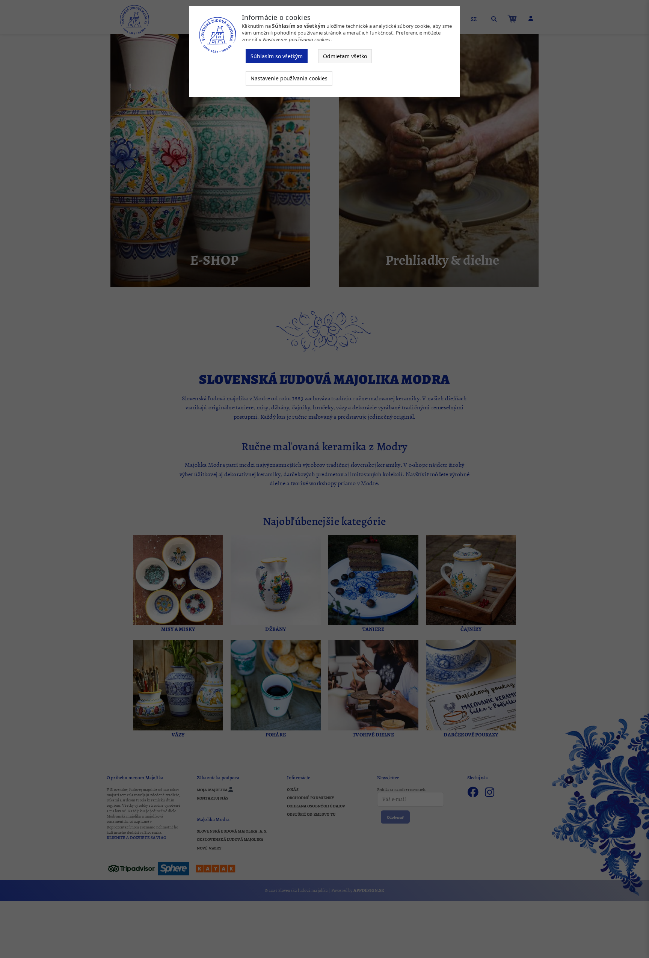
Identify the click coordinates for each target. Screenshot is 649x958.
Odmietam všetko (345, 56)
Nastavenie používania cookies (289, 78)
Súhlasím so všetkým (277, 56)
